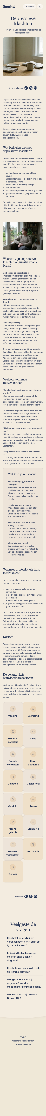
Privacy (23, 1037)
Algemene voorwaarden (23, 1041)
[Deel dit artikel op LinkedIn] (26, 88)
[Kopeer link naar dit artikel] (35, 88)
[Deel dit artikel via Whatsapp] (31, 88)
